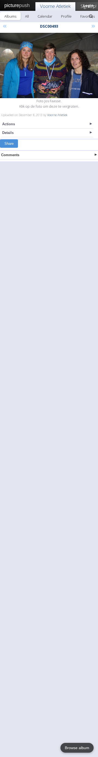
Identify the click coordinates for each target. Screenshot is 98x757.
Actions (8, 124)
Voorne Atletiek (55, 6)
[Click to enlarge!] (49, 65)
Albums (10, 16)
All (27, 16)
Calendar (45, 16)
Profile (66, 16)
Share (9, 144)
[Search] (91, 16)
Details (8, 133)
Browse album (77, 748)
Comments (10, 155)
